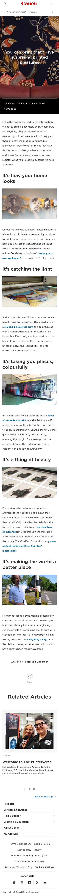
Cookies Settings (44, 867)
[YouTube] (45, 882)
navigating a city (36, 639)
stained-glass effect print (18, 327)
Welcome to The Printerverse (26, 762)
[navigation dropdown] (52, 3)
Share (29, 682)
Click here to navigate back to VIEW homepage (25, 106)
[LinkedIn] (29, 882)
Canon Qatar (28, 876)
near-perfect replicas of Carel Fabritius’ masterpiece (29, 546)
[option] (29, 747)
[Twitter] (37, 882)
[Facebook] (14, 882)
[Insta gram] (21, 882)
